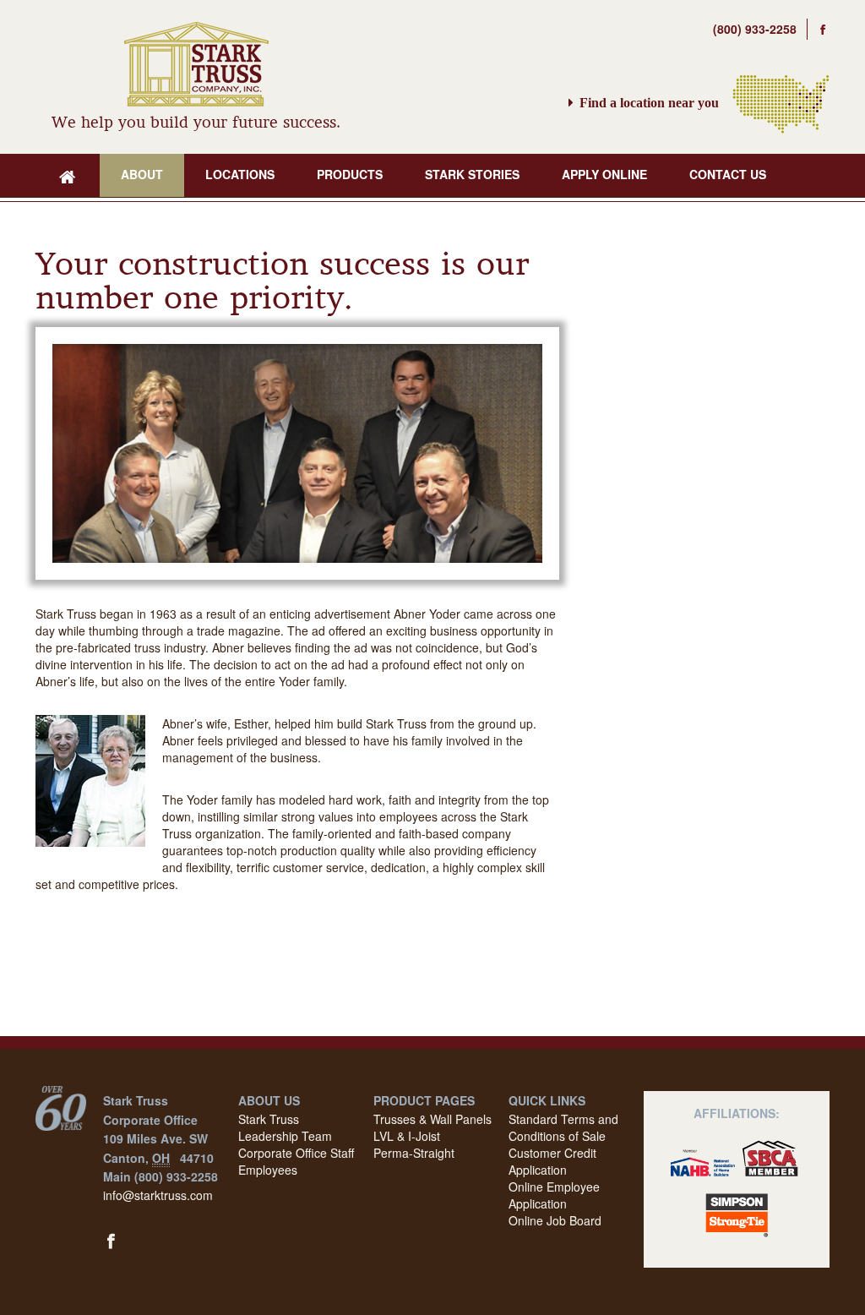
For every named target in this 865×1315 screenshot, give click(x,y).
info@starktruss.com (158, 1195)
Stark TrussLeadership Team (285, 1127)
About (142, 174)
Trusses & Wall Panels (432, 1118)
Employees (267, 1169)
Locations (240, 174)
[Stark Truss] (196, 66)
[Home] (67, 175)
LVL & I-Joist (406, 1135)
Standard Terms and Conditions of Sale (563, 1127)
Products (350, 174)
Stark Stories (472, 174)
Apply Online (604, 174)
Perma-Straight (413, 1152)
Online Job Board (555, 1220)
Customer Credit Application (552, 1161)
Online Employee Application (554, 1195)
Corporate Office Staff (296, 1152)
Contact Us (727, 174)
